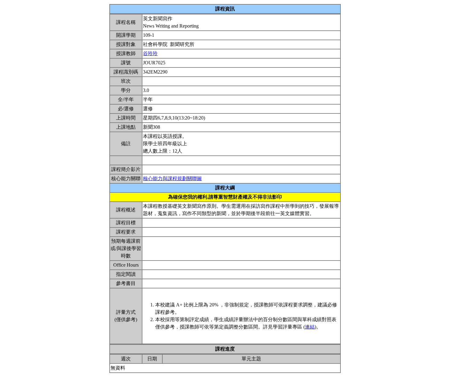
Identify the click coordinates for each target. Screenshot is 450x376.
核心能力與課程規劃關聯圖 (172, 178)
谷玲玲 (150, 53)
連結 (310, 326)
